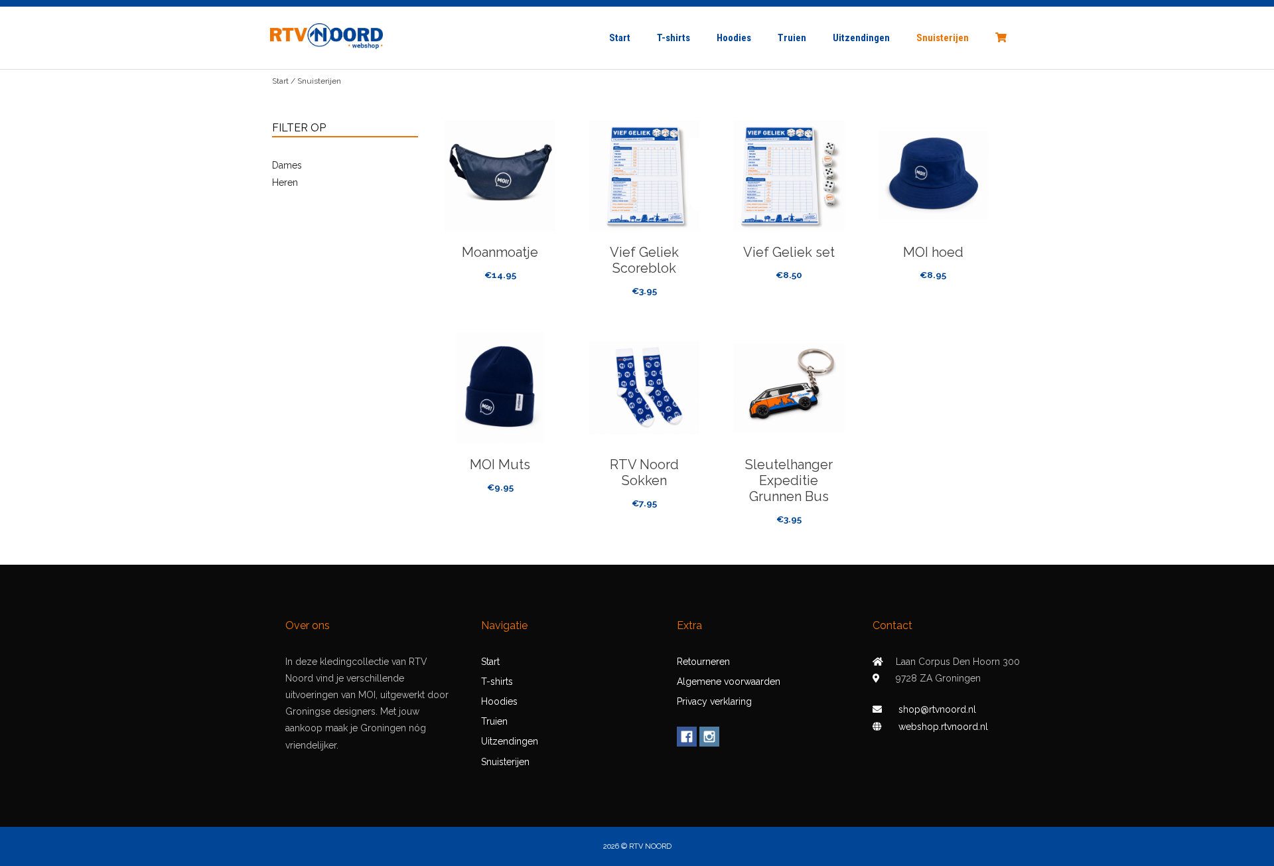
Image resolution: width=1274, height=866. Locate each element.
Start (619, 38)
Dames (287, 165)
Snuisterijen (942, 38)
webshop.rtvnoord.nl (943, 726)
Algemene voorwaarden (728, 681)
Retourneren (703, 661)
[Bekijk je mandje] (998, 37)
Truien (792, 38)
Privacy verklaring (714, 701)
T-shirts (673, 38)
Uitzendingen (861, 38)
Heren (285, 182)
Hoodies (734, 38)
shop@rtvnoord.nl (937, 709)
